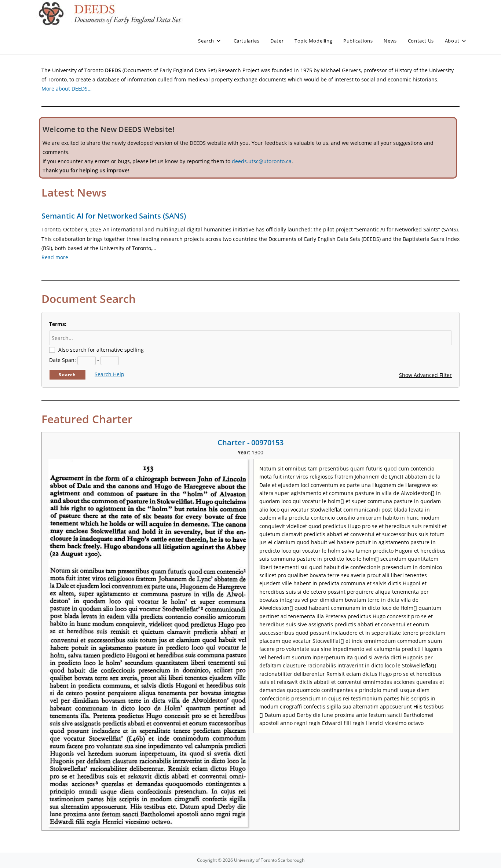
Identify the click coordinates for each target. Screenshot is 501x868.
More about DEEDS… (66, 88)
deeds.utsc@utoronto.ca (262, 161)
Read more (54, 257)
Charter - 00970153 (250, 442)
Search (67, 374)
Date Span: (62, 359)
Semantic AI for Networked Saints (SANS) (113, 216)
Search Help (109, 374)
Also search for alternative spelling (101, 349)
